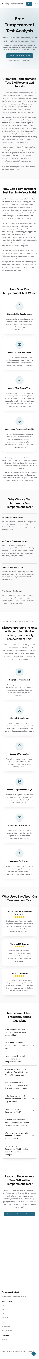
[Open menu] (35, 4)
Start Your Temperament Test (18, 55)
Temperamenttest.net (10, 1292)
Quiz (29, 4)
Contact (4, 1340)
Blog (3, 1313)
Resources (5, 1317)
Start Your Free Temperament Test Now (19, 1214)
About (3, 1305)
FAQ (3, 1309)
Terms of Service (7, 1330)
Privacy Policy (6, 1326)
